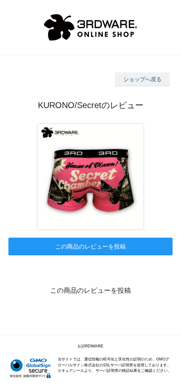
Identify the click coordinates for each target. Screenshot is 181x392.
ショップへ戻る (142, 79)
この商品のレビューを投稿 (90, 246)
